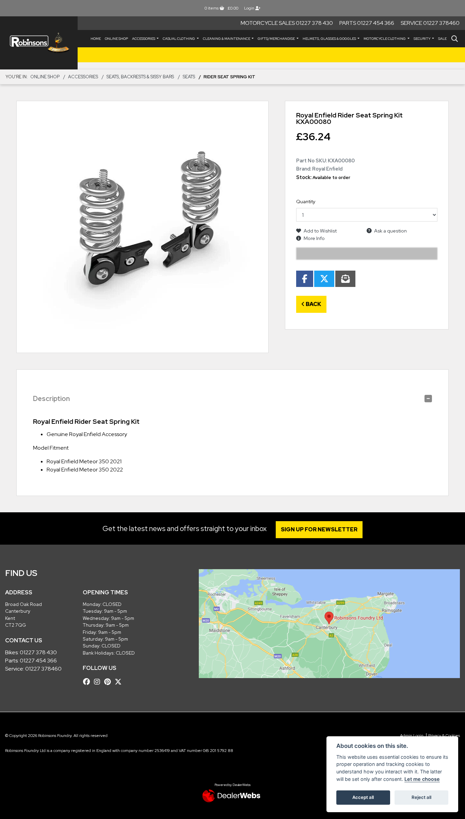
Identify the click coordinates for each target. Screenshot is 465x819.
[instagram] (99, 681)
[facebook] (88, 681)
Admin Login (411, 735)
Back (313, 304)
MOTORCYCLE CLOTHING (385, 38)
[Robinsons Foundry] (38, 43)
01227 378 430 (38, 652)
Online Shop (116, 38)
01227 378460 (43, 668)
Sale (442, 38)
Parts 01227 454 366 (366, 23)
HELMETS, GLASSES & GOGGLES (330, 38)
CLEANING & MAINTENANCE (227, 38)
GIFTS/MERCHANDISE (276, 38)
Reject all (421, 797)
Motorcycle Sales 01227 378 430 (287, 23)
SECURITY (422, 38)
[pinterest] (109, 681)
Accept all (363, 797)
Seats (189, 77)
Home (96, 38)
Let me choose (422, 779)
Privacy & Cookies (444, 735)
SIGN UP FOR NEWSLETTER (319, 529)
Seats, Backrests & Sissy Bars (140, 77)
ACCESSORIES (144, 38)
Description (51, 398)
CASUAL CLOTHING (179, 38)
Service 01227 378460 (430, 23)
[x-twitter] (119, 681)
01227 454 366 (38, 660)
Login (249, 8)
